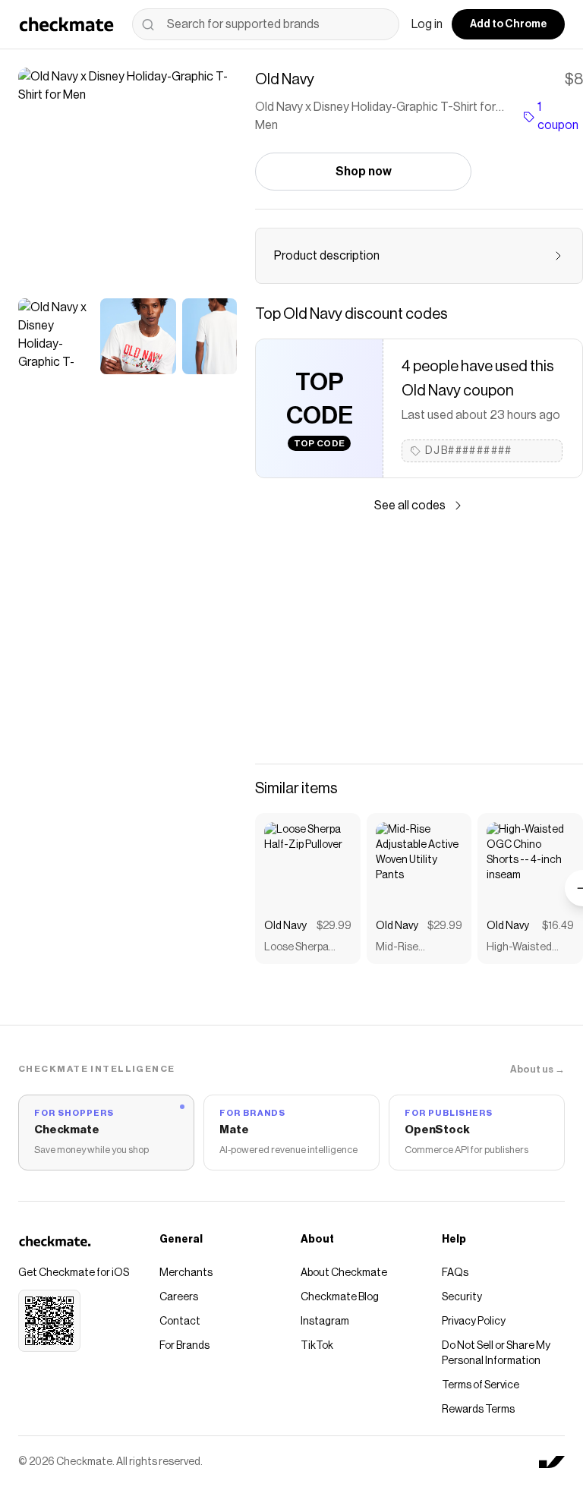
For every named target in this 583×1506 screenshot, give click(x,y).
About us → (537, 1069)
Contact (179, 1321)
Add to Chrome (508, 24)
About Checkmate (344, 1273)
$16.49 (558, 926)
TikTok (317, 1346)
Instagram (325, 1321)
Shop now (364, 171)
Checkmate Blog (340, 1297)
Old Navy (285, 926)
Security (462, 1297)
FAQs (455, 1273)
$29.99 (334, 926)
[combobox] (265, 24)
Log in (427, 24)
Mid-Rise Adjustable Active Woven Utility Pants (417, 948)
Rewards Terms (478, 1409)
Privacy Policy (474, 1321)
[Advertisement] (419, 639)
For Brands (184, 1346)
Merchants (186, 1273)
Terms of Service (480, 1385)
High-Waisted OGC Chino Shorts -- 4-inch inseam (524, 948)
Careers (178, 1297)
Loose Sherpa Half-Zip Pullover (303, 948)
